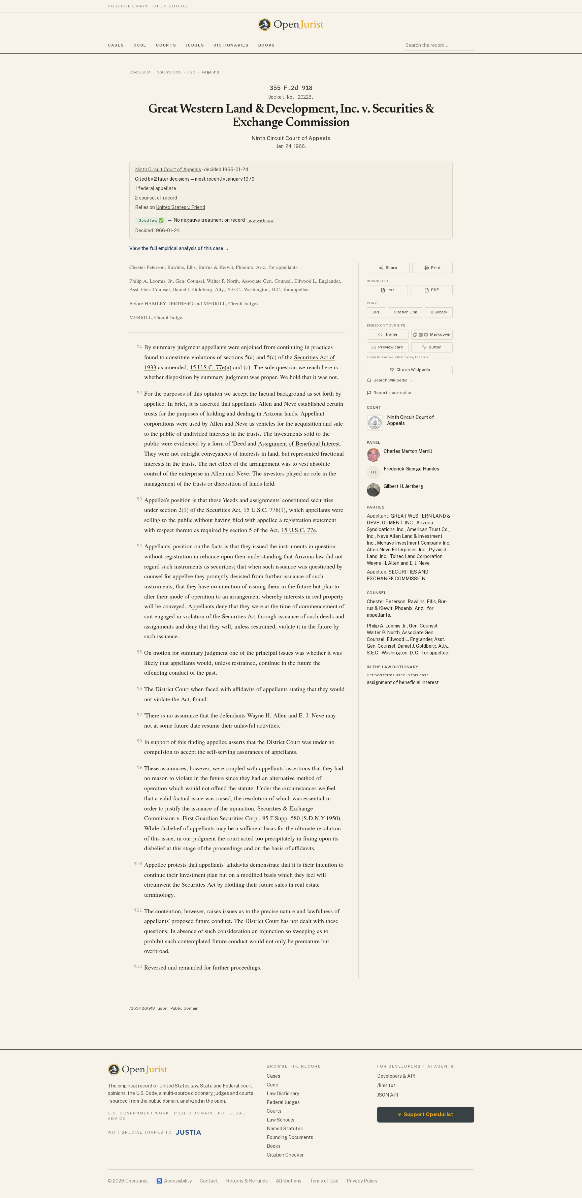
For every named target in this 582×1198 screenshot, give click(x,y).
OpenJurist (140, 72)
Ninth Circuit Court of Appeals (291, 138)
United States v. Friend (180, 207)
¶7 (139, 714)
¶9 (139, 767)
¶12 (138, 966)
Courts (166, 45)
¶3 (139, 498)
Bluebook (439, 312)
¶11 (138, 910)
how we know (260, 220)
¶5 (139, 651)
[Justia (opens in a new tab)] (188, 1132)
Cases (116, 45)
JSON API (387, 1095)
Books (266, 45)
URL (376, 312)
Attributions (288, 1181)
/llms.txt (386, 1085)
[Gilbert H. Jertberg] (373, 490)
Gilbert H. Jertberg (403, 486)
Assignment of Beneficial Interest (299, 443)
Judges (195, 45)
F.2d (191, 72)
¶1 (139, 346)
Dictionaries (231, 45)
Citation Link (405, 312)
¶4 (139, 545)
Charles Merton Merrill (408, 451)
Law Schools (280, 1120)
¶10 (138, 863)
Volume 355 (169, 72)
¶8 (139, 740)
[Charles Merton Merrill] (373, 455)
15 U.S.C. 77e (298, 530)
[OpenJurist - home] (291, 24)
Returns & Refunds (247, 1181)
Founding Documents (290, 1137)
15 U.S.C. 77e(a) (210, 367)
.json (162, 1008)
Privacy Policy (362, 1181)
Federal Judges (283, 1102)
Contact (209, 1181)
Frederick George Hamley (412, 468)
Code (140, 45)
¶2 (139, 392)
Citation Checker (285, 1155)
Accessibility (174, 1181)
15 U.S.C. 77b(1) (265, 509)
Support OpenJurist (425, 1114)
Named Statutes (285, 1128)
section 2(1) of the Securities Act (200, 509)
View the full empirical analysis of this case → (179, 248)
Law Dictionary (283, 1093)
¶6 (139, 688)
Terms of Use (324, 1181)
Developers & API (396, 1076)
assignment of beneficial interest (403, 682)
